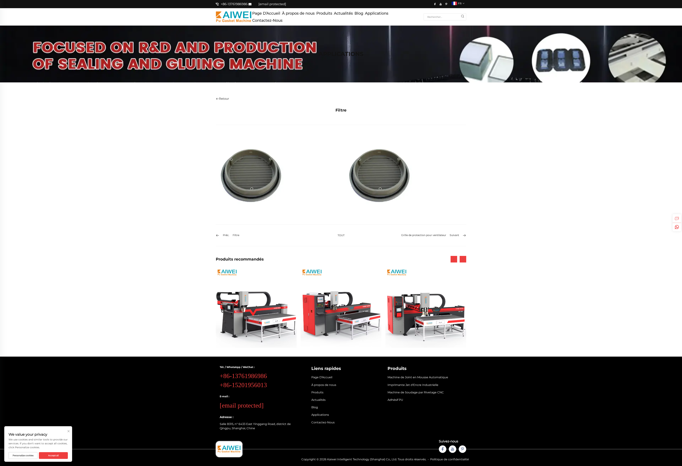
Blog (358, 13)
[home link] (233, 16)
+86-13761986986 (234, 4)
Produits (324, 13)
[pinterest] (446, 4)
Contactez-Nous (267, 20)
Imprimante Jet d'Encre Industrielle (413, 385)
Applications (376, 13)
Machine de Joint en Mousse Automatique (418, 377)
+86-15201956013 (243, 385)
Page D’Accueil (266, 13)
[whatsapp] (677, 227)
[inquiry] (677, 218)
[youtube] (441, 4)
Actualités (343, 13)
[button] (454, 259)
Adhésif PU (395, 400)
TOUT (341, 235)
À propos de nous (298, 13)
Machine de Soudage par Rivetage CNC (416, 392)
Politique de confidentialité (449, 459)
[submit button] (462, 16)
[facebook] (435, 4)
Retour (224, 98)
